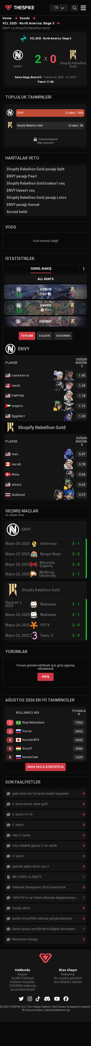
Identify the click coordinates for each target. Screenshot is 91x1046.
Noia (15, 474)
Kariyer (22, 974)
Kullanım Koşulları (22, 982)
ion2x (16, 385)
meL (15, 454)
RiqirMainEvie (33, 722)
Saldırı (44, 335)
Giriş (46, 676)
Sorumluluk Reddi (22, 989)
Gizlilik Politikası (22, 978)
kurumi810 (30, 740)
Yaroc (27, 731)
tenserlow (30, 757)
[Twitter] (21, 998)
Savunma (63, 335)
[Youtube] (57, 998)
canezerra (20, 375)
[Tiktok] (38, 998)
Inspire (17, 406)
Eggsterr (18, 416)
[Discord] (47, 998)
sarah (16, 464)
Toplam (27, 335)
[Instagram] (30, 998)
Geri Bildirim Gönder (68, 982)
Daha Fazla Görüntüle (45, 767)
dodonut (18, 495)
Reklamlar (68, 974)
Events (25, 18)
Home (7, 18)
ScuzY (27, 748)
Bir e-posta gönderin (68, 978)
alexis (16, 484)
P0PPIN (18, 396)
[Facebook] (66, 998)
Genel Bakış (41, 268)
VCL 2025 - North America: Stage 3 (28, 23)
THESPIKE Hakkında (22, 986)
